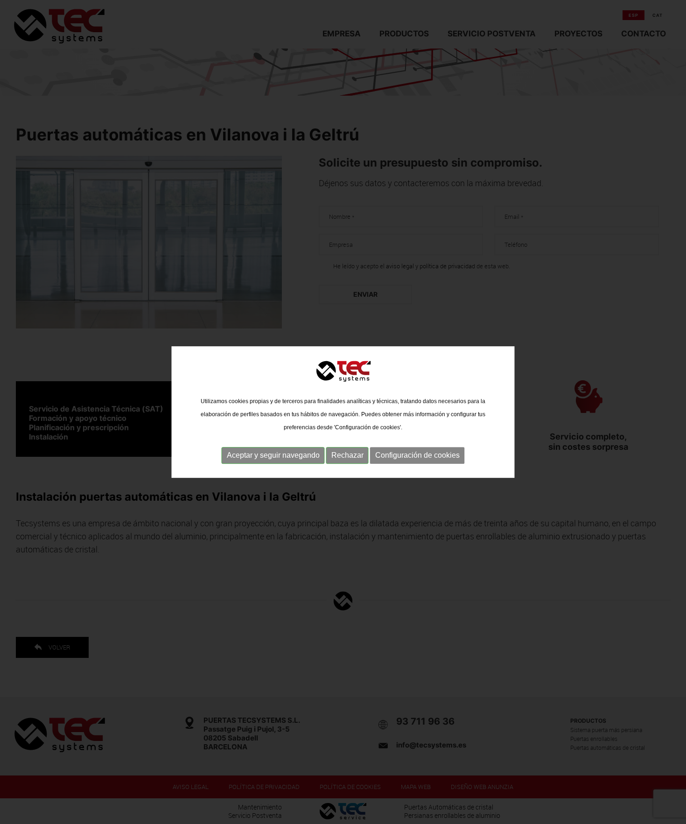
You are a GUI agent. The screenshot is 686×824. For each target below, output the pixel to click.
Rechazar (347, 455)
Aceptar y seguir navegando (273, 455)
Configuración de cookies (417, 455)
